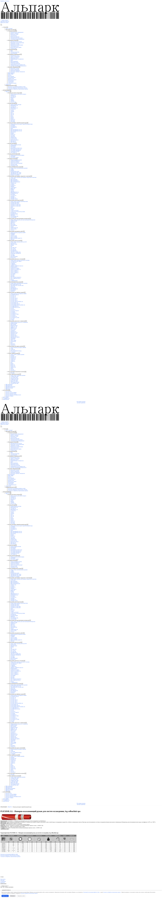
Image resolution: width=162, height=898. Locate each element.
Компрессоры (11, 78)
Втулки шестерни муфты (16, 47)
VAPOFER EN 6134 (15, 151)
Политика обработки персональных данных (17, 87)
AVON (12, 226)
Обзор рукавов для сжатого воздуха (18, 94)
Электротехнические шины (17, 38)
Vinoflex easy (13, 183)
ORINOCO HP (14, 221)
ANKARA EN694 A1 (15, 161)
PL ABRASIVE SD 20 (15, 307)
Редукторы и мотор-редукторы (17, 42)
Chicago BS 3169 (14, 165)
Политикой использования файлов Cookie (91, 892)
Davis (12, 115)
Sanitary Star (13, 367)
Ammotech (13, 330)
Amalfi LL (13, 360)
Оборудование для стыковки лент (18, 64)
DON (12, 207)
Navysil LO (13, 370)
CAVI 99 (12, 254)
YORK (12, 169)
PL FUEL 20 (13, 295)
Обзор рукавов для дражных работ (18, 232)
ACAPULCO (13, 195)
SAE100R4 (13, 273)
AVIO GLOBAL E (14, 272)
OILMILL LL (13, 197)
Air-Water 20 (13, 96)
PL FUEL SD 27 (14, 299)
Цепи (12, 60)
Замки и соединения (15, 56)
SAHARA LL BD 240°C (16, 206)
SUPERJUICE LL (14, 193)
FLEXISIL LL (14, 126)
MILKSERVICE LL (15, 192)
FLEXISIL (13, 125)
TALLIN (12, 275)
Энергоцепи (10, 82)
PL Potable (13, 311)
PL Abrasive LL (14, 316)
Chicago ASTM (14, 164)
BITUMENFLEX (14, 288)
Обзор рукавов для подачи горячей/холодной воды (22, 124)
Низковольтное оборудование (17, 32)
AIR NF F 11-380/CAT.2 (16, 252)
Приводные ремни (15, 62)
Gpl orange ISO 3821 (15, 382)
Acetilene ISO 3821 (15, 376)
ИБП (12, 50)
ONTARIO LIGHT (15, 157)
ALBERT (13, 234)
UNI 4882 (13, 255)
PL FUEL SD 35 (14, 300)
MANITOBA (13, 145)
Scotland (12, 184)
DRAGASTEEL (14, 237)
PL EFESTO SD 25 (15, 294)
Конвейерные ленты (15, 55)
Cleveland (13, 135)
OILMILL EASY (14, 199)
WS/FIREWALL (14, 250)
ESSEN (12, 133)
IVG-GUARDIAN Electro (16, 350)
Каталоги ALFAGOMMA (11, 392)
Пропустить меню (4, 22)
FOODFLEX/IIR (14, 214)
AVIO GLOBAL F (14, 271)
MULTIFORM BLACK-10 (16, 129)
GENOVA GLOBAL (15, 268)
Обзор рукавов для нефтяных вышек (18, 293)
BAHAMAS (13, 290)
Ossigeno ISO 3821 (15, 378)
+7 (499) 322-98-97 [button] (4, 20)
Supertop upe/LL (14, 335)
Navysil (12, 369)
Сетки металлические (15, 63)
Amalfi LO (13, 361)
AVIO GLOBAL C (14, 270)
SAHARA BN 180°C (15, 202)
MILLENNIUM (14, 179)
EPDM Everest (14, 327)
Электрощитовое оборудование (17, 39)
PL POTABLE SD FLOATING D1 (18, 305)
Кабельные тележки (15, 68)
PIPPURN (13, 215)
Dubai (12, 368)
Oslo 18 (12, 114)
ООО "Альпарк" (9, 28)
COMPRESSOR (14, 280)
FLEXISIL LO (14, 127)
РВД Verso (8, 389)
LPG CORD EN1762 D (15, 278)
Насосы (9, 75)
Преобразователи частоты (16, 41)
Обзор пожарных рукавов (16, 159)
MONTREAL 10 (14, 105)
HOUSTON (13, 132)
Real (11, 342)
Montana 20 (13, 95)
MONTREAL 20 (14, 107)
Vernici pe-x (13, 345)
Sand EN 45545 (14, 244)
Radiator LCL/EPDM (15, 174)
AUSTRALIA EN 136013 (16, 261)
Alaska (12, 98)
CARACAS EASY (15, 210)
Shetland (12, 186)
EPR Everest (13, 329)
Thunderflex (13, 338)
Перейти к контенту (5, 1)
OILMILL (13, 196)
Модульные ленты (15, 57)
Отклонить (12, 895)
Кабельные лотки (14, 34)
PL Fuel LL (13, 309)
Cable (12, 348)
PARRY (12, 189)
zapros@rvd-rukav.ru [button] (5, 21)
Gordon (12, 209)
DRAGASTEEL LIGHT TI (16, 238)
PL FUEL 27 (13, 297)
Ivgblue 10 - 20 (14, 326)
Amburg (12, 111)
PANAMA (13, 194)
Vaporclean (13, 136)
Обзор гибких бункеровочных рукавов (19, 283)
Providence (13, 343)
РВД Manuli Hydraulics (10, 386)
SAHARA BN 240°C (15, 203)
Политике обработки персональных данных (29, 893)
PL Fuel (12, 308)
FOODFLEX (13, 212)
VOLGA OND (14, 236)
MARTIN (13, 291)
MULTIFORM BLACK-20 (16, 130)
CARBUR (13, 263)
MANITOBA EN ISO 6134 (16, 148)
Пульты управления (15, 69)
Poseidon (12, 355)
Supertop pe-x (13, 331)
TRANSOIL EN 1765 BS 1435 (17, 285)
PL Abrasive (13, 315)
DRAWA (12, 239)
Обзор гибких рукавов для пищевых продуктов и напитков (23, 177)
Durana (12, 118)
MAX (12, 128)
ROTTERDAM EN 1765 (16, 284)
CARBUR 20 (13, 264)
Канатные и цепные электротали (18, 71)
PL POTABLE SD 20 (15, 303)
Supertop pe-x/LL (14, 332)
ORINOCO (13, 222)
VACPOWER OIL (14, 216)
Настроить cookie (21, 895)
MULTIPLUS (13, 142)
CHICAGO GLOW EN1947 (16, 163)
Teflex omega (13, 340)
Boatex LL (13, 364)
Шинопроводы (11, 72)
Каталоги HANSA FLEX (11, 393)
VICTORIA (13, 147)
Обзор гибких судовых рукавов (17, 354)
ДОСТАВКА (6, 397)
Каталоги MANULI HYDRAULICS (13, 394)
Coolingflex (13, 352)
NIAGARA (13, 224)
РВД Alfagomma (9, 384)
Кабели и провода (14, 33)
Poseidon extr (13, 356)
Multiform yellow (14, 325)
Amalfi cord (13, 359)
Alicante (12, 191)
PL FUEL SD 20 (14, 298)
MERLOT (13, 188)
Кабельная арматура (15, 36)
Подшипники (14, 48)
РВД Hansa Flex (9, 385)
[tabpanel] (81, 21)
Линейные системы (15, 43)
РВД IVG (8, 91)
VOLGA (12, 230)
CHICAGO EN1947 (15, 162)
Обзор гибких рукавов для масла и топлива (20, 260)
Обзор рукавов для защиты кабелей (18, 347)
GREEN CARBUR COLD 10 (17, 265)
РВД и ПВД (10, 74)
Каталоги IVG (9, 391)
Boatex (12, 363)
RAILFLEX (13, 257)
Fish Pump (13, 121)
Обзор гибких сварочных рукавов (18, 375)
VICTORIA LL (14, 152)
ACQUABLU (13, 187)
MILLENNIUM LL (15, 180)
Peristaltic (12, 372)
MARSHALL (13, 287)
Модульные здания (12, 79)
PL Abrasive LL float (15, 317)
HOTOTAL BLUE (14, 140)
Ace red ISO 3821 (14, 377)
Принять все (5, 895)
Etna (11, 362)
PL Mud (12, 319)
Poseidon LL (13, 357)
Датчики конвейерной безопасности (18, 65)
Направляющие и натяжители (17, 59)
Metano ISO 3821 (14, 381)
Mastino (12, 99)
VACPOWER (13, 217)
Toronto (12, 110)
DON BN (13, 208)
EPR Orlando (13, 324)
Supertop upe (13, 334)
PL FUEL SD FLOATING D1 (17, 301)
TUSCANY (13, 178)
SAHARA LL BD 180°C (16, 204)
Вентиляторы (11, 76)
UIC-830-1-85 (13, 247)
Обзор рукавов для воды (16, 104)
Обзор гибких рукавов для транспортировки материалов (23, 219)
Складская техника (12, 83)
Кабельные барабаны (15, 70)
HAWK (12, 245)
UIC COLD (13, 248)
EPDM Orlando (14, 323)
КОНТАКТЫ (6, 399)
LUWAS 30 (13, 109)
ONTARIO (13, 156)
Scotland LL (13, 185)
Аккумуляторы (14, 53)
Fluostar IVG (13, 341)
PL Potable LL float (14, 314)
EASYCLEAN (14, 138)
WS (11, 246)
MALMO (13, 276)
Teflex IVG (13, 339)
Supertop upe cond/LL (15, 337)
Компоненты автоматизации (17, 45)
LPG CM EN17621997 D (16, 277)
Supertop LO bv (14, 333)
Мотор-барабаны (14, 61)
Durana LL (13, 119)
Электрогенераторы (15, 52)
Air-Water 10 (13, 106)
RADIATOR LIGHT (15, 171)
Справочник (8, 84)
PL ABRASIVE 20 (14, 306)
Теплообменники (12, 77)
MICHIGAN (13, 141)
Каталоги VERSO (9, 396)
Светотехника (14, 35)
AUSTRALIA (14, 262)
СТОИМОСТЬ (6, 398)
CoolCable (13, 349)
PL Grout (12, 318)
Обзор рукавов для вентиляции (17, 155)
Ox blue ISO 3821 (14, 379)
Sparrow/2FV (13, 243)
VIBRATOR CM (14, 227)
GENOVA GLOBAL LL (16, 269)
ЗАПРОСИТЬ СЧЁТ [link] (5, 829)
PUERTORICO (14, 267)
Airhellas (12, 100)
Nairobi (12, 117)
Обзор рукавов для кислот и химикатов (19, 322)
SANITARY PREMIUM (16, 253)
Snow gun (13, 120)
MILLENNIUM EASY (15, 181)
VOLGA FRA (14, 228)
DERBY (12, 170)
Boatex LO (13, 365)
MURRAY (13, 233)
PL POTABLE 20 (14, 302)
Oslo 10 (12, 113)
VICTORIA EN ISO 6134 (16, 149)
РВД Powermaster (9, 387)
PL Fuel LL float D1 (15, 310)
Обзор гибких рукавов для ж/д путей (19, 241)
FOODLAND (13, 137)
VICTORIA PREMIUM (16, 150)
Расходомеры (11, 80)
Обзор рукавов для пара (16, 144)
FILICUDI (13, 286)
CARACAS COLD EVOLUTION (18, 211)
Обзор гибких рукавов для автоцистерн (19, 201)
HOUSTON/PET (14, 256)
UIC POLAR (13, 249)
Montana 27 (13, 97)
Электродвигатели (15, 46)
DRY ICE (13, 223)
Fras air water (13, 102)
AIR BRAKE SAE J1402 (16, 173)
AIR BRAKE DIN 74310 (16, 172)
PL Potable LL (14, 313)
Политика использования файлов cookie (16, 86)
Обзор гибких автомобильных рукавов (19, 168)
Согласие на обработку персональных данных (18, 89)
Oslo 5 (12, 112)
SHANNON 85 (14, 225)
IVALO (12, 279)
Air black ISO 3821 (15, 383)
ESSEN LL (13, 134)
